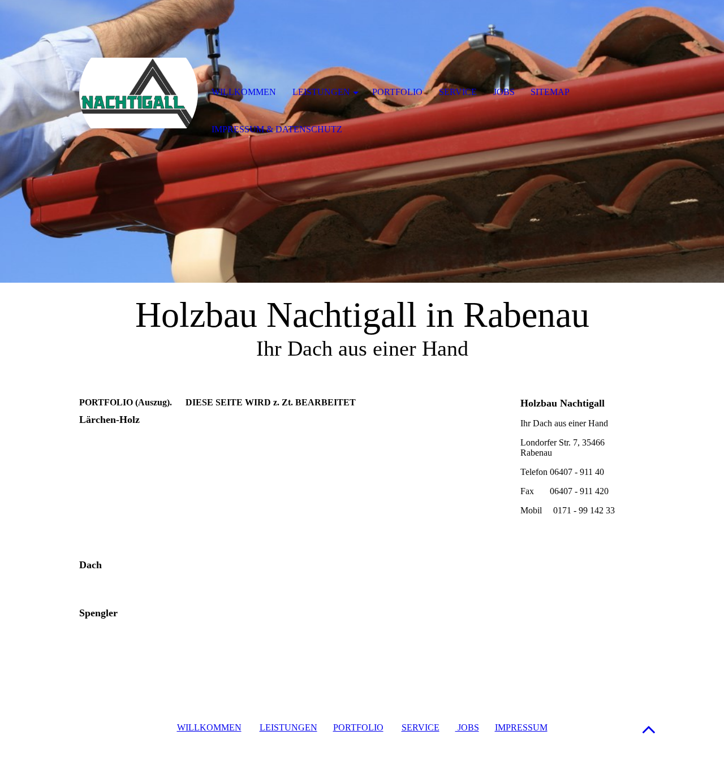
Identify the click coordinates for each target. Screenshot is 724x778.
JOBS (467, 727)
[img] (138, 93)
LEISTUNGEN (288, 727)
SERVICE (420, 727)
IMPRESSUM (521, 727)
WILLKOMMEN (209, 727)
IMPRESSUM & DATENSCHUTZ (277, 129)
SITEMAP (550, 92)
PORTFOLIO (358, 727)
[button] (648, 729)
